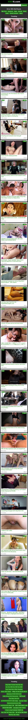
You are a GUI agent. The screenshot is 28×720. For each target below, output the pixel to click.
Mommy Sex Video (14, 714)
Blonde (20, 11)
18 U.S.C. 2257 (20, 718)
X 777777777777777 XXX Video (9, 700)
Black (21, 13)
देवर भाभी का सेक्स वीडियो (21, 712)
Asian (7, 13)
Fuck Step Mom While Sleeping (14, 689)
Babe (15, 11)
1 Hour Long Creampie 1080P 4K (14, 710)
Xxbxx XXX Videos (6, 691)
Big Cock (4, 11)
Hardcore (10, 11)
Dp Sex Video (23, 700)
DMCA (13, 718)
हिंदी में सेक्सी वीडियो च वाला (21, 705)
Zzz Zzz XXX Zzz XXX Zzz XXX (14, 687)
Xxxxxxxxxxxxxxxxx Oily (14, 703)
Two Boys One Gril (14, 698)
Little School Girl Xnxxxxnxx (10, 696)
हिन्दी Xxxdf (22, 696)
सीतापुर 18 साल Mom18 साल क (19, 691)
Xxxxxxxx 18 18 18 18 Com (14, 694)
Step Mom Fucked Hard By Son (14, 684)
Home (5, 718)
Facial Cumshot (14, 13)
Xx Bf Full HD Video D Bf (7, 705)
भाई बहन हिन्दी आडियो (7, 707)
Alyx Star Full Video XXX (7, 712)
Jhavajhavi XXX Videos (19, 707)
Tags (9, 718)
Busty (24, 11)
